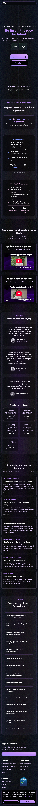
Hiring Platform (6, 769)
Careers (4, 785)
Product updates (25, 767)
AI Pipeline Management (9, 767)
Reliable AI (23, 769)
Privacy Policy (26, 796)
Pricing (3, 772)
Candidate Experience (8, 764)
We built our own (21, 172)
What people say (25, 764)
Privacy (3, 787)
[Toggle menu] (34, 3)
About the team (6, 782)
